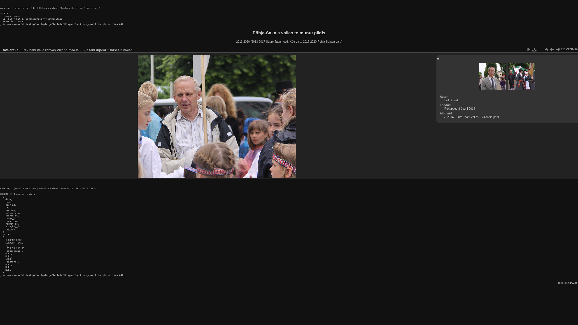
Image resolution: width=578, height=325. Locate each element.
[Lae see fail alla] (534, 49)
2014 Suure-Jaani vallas (463, 117)
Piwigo (573, 282)
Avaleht (8, 50)
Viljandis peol (490, 117)
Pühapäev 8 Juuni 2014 (459, 108)
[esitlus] (528, 49)
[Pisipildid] (546, 49)
